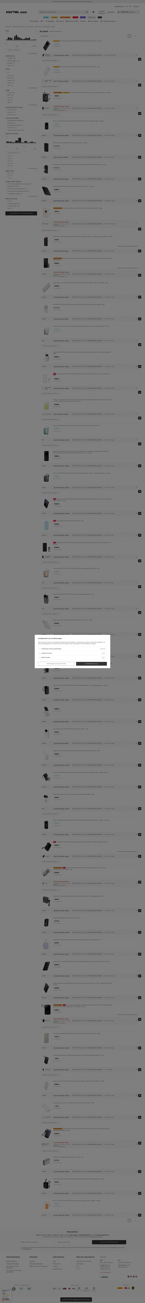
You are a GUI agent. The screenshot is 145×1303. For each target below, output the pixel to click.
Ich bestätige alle (91, 664)
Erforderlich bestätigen (56, 664)
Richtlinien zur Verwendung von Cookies (80, 642)
